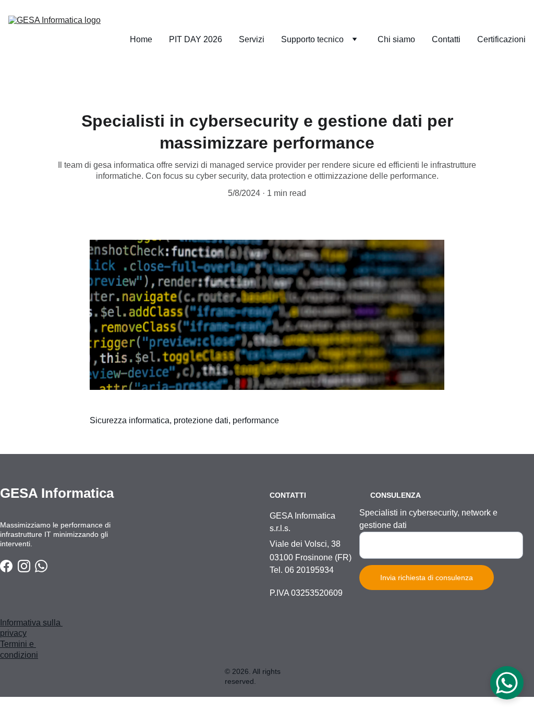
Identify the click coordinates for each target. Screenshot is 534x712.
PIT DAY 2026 (195, 39)
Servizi (251, 39)
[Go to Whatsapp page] (41, 566)
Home (141, 39)
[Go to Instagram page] (24, 566)
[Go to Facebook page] (6, 566)
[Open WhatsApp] (507, 682)
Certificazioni (501, 39)
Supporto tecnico (312, 39)
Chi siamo (396, 39)
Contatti (446, 39)
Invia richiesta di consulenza (426, 577)
